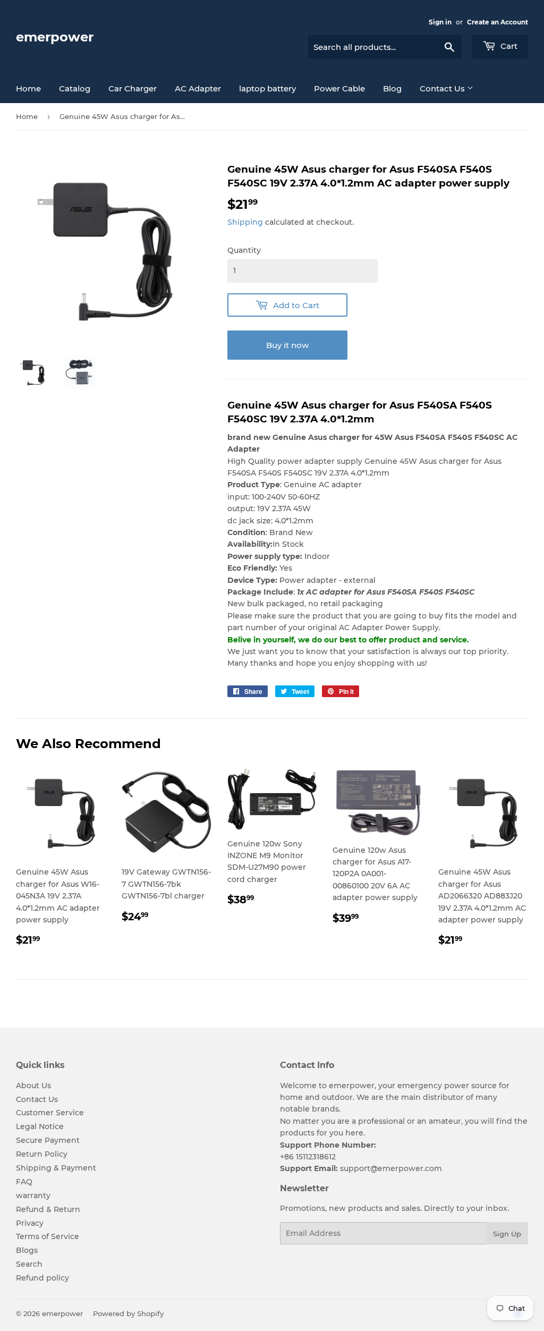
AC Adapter (198, 88)
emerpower (55, 37)
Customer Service (50, 1112)
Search (29, 1264)
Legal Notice (40, 1126)
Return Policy (41, 1154)
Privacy (30, 1223)
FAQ (24, 1181)
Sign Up (507, 1234)
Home (28, 88)
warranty (33, 1195)
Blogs (27, 1250)
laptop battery (267, 88)
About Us (33, 1085)
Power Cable (339, 88)
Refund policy (42, 1278)
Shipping (245, 222)
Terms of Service (47, 1236)
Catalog (74, 88)
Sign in (440, 22)
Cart (507, 46)
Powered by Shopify (128, 1313)
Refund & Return (48, 1209)
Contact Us (443, 88)
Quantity (244, 250)
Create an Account (497, 22)
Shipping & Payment (56, 1168)
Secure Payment (48, 1140)
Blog (392, 88)
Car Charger (132, 88)
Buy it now (287, 345)
